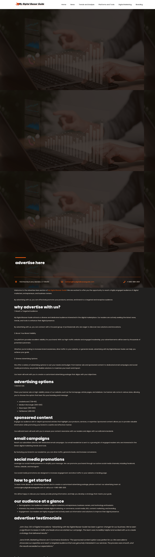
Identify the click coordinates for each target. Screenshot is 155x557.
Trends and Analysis (86, 4)
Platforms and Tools (106, 4)
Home (63, 4)
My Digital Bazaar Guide (57, 290)
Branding (139, 4)
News (72, 4)
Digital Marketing (125, 4)
